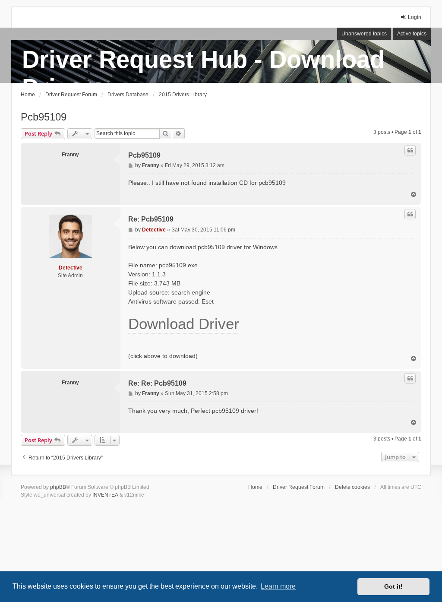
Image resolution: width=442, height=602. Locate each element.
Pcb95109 (43, 117)
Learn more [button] (278, 586)
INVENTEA (105, 495)
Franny (70, 155)
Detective (70, 268)
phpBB (58, 487)
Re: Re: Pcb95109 (157, 383)
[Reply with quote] (410, 150)
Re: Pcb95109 (151, 219)
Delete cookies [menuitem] (352, 487)
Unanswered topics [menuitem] (364, 34)
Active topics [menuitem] (411, 34)
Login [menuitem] (414, 17)
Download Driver (183, 323)
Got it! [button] (393, 586)
